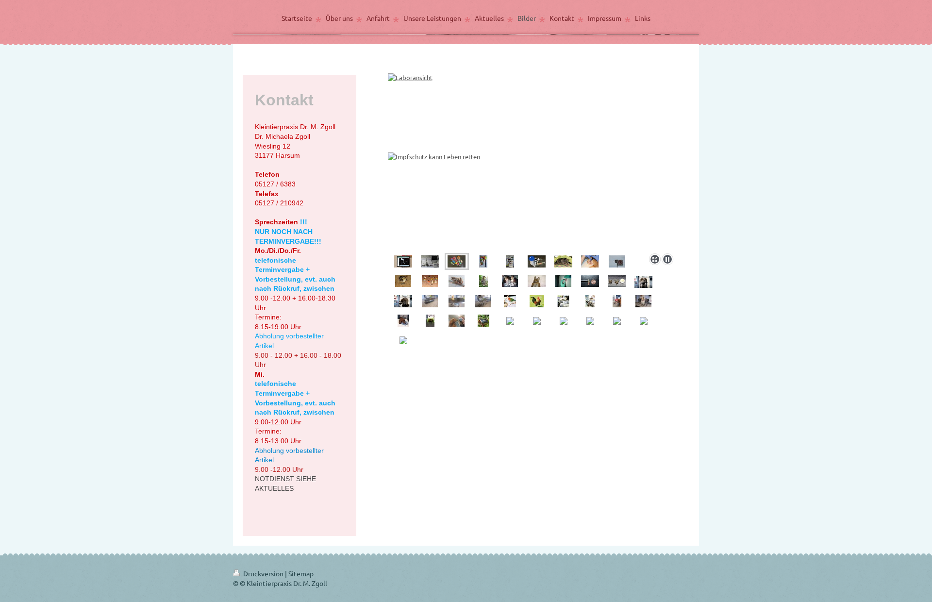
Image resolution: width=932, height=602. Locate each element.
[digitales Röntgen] (403, 261)
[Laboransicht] (430, 261)
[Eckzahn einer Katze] (590, 281)
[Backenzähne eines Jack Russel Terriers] (617, 281)
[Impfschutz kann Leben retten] (532, 158)
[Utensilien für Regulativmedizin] (537, 261)
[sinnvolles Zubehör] (483, 261)
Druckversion (263, 573)
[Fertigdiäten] (510, 261)
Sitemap (301, 573)
